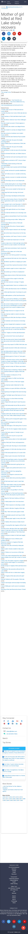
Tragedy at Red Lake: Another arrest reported (12, 413)
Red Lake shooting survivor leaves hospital (11, 339)
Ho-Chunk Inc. (15, 912)
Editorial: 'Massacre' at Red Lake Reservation (12, 493)
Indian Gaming (9, 2)
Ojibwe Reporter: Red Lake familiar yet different (13, 498)
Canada (14, 870)
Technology (14, 901)
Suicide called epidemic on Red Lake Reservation (13, 295)
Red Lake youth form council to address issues (13, 307)
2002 (14, 800)
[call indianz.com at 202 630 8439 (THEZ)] (4, 733)
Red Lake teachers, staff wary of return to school (13, 236)
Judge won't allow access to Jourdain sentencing (13, 173)
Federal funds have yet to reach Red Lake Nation (13, 329)
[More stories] (13, 30)
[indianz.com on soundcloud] (13, 721)
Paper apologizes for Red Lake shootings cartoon (13, 449)
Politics (14, 897)
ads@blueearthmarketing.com (14, 7)
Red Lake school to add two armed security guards (13, 300)
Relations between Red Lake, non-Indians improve (13, 153)
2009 (14, 798)
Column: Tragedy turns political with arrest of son (13, 467)
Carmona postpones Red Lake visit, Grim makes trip (14, 258)
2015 (14, 797)
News (4, 1)
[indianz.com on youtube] (20, 723)
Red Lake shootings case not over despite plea (12, 180)
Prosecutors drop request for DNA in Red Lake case (14, 344)
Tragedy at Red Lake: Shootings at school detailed (13, 446)
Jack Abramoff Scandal (14, 888)
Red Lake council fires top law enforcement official (14, 265)
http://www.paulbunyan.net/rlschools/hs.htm (12, 105)
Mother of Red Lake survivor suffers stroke (12, 359)
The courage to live (6, 92)
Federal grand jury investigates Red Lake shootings (13, 391)
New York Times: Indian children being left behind (13, 415)
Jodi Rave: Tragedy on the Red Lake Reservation (13, 332)
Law (14, 891)
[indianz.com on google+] (18, 721)
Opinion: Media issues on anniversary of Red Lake (13, 143)
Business (14, 869)
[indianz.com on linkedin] (16, 723)
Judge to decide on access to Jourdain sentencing (13, 177)
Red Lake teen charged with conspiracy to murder (13, 324)
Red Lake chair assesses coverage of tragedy (12, 282)
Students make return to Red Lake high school (12, 243)
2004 (8, 800)
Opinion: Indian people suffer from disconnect (12, 501)
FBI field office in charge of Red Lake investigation (13, 363)
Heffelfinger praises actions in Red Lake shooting (13, 275)
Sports (14, 899)
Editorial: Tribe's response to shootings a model (13, 505)
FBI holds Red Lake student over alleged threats (13, 126)
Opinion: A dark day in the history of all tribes (12, 530)
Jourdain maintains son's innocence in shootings (13, 320)
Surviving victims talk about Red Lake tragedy (12, 528)
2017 (7, 797)
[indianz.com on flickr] (8, 723)
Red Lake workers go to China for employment (12, 271)
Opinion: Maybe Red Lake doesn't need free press (13, 402)
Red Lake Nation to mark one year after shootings (13, 150)
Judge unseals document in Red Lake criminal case (13, 348)
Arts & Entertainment (14, 867)
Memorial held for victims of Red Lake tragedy (12, 381)
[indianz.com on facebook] (4, 721)
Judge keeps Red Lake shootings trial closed (12, 192)
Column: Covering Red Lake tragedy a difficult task (13, 525)
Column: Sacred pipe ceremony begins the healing (13, 582)
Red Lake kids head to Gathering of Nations (12, 369)
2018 (4, 797)
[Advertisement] (14, 652)
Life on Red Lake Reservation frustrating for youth (13, 292)
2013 (21, 797)
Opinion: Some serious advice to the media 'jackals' (13, 439)
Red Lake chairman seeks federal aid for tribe (12, 385)
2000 (21, 800)
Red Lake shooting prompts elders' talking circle (13, 219)
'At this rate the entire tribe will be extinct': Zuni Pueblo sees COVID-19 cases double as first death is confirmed (14, 758)
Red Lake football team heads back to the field (12, 239)
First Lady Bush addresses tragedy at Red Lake (12, 371)
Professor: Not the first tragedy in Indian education (14, 429)
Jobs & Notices (14, 890)
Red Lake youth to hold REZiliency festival (11, 305)
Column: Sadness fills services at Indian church (12, 521)
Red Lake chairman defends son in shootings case (13, 212)
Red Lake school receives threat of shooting (12, 199)
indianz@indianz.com (11, 731)
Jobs (25, 1)
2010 (10, 798)
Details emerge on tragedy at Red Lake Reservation (13, 565)
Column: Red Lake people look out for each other (13, 452)
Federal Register (17, 2)
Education (14, 874)
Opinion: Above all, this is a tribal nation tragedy (12, 572)
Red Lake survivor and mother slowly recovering (13, 341)
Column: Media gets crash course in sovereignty (13, 586)
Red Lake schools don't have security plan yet (12, 336)
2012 (4, 798)
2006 (24, 798)
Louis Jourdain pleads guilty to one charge (11, 184)
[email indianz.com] (4, 731)
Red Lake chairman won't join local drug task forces (14, 157)
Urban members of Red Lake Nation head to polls (13, 116)
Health (14, 882)
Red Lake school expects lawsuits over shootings (13, 229)
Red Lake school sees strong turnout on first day (13, 233)
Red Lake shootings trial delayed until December (13, 195)
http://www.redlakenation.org (17, 101)
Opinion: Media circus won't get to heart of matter (13, 557)
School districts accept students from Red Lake (13, 244)
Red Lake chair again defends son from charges (13, 209)
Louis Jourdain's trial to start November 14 (12, 204)
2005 (4, 800)
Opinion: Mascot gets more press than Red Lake (13, 456)
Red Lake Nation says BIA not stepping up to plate (13, 261)
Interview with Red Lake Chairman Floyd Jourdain (13, 136)
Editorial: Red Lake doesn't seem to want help (12, 481)
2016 (10, 797)
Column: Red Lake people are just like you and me (13, 405)
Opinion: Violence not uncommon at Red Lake (12, 552)
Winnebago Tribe (21, 913)
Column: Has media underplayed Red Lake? (12, 555)
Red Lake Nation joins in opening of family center (13, 353)
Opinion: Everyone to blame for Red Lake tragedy (13, 535)
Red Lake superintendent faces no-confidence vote (14, 285)
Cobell (14, 872)
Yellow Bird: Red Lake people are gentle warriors (13, 494)
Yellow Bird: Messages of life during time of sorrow (14, 425)
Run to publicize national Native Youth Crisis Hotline (14, 216)
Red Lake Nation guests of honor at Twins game (13, 356)
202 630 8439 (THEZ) (11, 734)
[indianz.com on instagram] (12, 723)
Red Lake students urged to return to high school (13, 268)
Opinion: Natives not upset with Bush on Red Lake (13, 388)
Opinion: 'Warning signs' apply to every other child (13, 518)
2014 (17, 797)
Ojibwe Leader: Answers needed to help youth (12, 549)
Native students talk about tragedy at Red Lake (12, 508)
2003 (11, 800)
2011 (7, 798)
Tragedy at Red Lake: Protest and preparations (12, 442)
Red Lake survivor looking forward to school (12, 304)
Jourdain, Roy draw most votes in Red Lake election (14, 113)
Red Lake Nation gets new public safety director (13, 206)
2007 (20, 798)
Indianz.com (17, 932)
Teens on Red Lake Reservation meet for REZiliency (14, 288)
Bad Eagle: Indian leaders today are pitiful (11, 484)
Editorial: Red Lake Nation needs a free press (12, 459)
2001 (18, 800)
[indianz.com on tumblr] (22, 721)
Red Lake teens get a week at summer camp (12, 327)
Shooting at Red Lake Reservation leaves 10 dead (13, 589)
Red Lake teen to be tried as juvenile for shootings (13, 255)
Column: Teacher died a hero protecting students (13, 478)
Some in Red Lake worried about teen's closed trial (13, 248)
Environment (14, 877)
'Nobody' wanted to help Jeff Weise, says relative (13, 366)
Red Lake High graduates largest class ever (12, 351)
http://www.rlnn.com (17, 100)
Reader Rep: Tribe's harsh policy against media (12, 511)
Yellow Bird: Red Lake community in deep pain (12, 545)
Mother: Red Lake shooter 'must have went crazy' (13, 185)
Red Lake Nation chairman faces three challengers (13, 119)
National (14, 893)
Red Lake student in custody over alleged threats (13, 130)
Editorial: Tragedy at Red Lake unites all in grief (12, 576)
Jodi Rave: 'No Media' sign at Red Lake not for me (13, 395)
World (14, 902)
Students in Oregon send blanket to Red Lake (12, 361)
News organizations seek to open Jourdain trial (12, 201)
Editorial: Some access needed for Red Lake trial (13, 189)
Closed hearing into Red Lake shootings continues (13, 317)
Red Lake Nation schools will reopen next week (12, 410)
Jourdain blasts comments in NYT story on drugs (13, 160)
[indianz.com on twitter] (8, 721)
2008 (17, 798)
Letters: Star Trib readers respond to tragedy (12, 560)
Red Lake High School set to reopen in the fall (12, 310)
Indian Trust (14, 886)
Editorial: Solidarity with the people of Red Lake (12, 579)
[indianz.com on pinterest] (4, 723)
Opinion (14, 896)
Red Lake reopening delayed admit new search (12, 408)
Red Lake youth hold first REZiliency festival (12, 298)
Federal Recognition (14, 878)
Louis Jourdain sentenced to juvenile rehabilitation (13, 170)
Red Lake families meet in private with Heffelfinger (13, 167)
